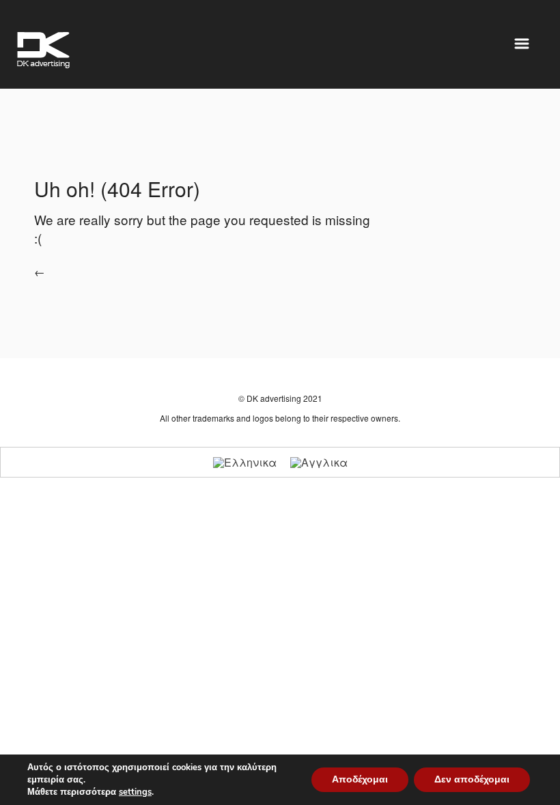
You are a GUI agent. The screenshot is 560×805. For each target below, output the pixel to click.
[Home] (43, 50)
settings (135, 792)
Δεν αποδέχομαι (471, 779)
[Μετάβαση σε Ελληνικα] (244, 462)
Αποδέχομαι (360, 779)
